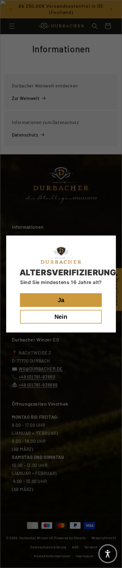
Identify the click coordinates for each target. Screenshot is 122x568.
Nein (60, 316)
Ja (61, 300)
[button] (107, 553)
